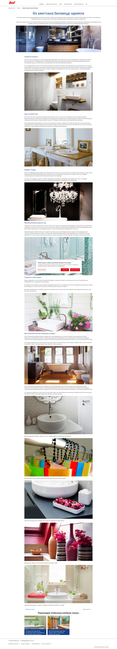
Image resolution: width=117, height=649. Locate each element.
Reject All (65, 269)
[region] (59, 266)
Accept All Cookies (75, 269)
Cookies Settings (42, 269)
